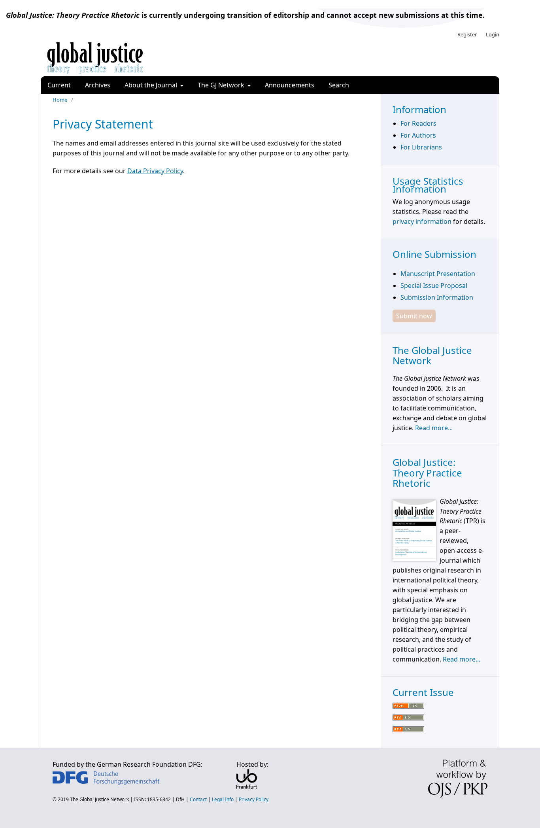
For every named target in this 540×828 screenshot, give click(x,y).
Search (339, 85)
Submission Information (436, 297)
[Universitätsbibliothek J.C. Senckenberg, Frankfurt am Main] (246, 786)
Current (59, 85)
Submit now (414, 316)
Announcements (289, 85)
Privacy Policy (253, 799)
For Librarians (421, 147)
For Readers (418, 123)
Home (60, 99)
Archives (97, 85)
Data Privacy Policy (155, 170)
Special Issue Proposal (433, 285)
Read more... (434, 427)
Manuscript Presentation (437, 273)
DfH (180, 799)
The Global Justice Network (99, 799)
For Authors (418, 135)
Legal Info (223, 799)
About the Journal (152, 85)
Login (492, 34)
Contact (198, 799)
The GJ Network (222, 85)
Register (467, 34)
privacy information (422, 221)
